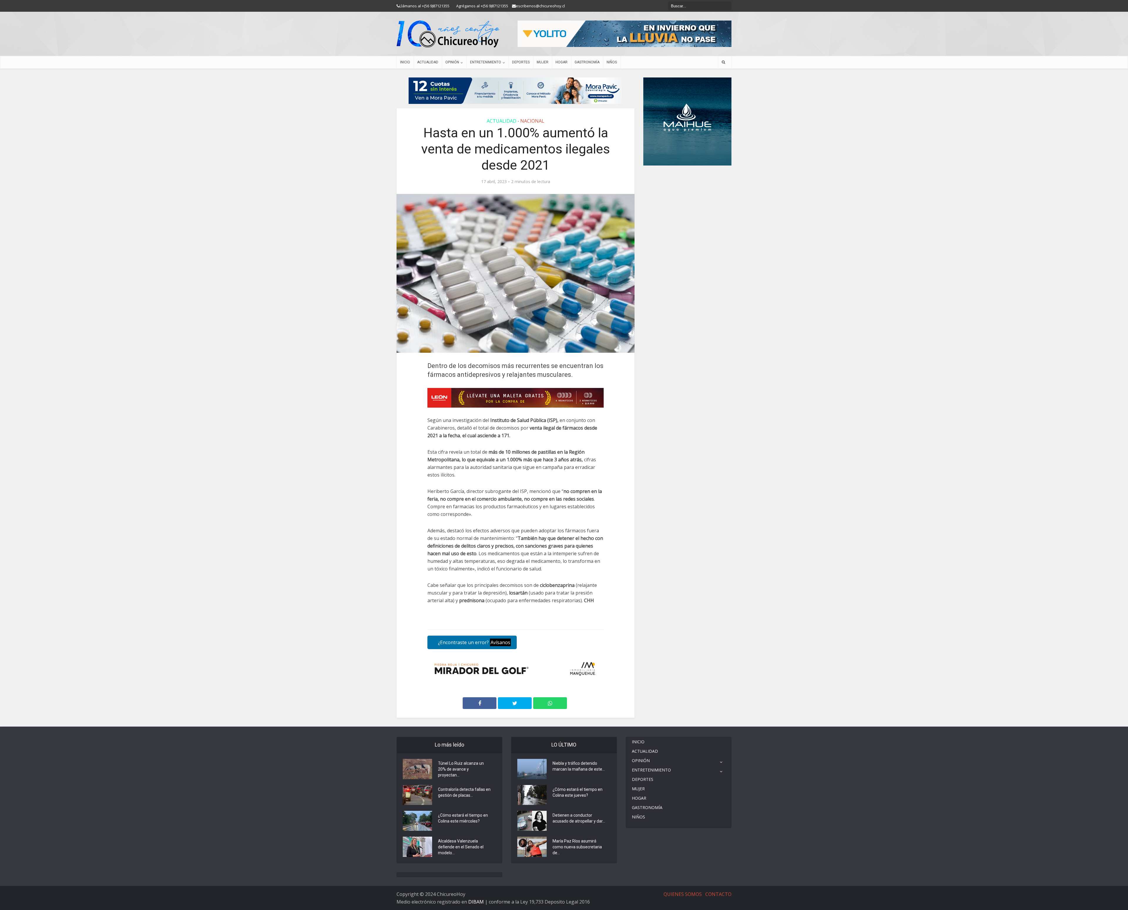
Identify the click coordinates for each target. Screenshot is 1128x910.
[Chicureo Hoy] (448, 34)
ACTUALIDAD (427, 62)
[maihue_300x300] (687, 121)
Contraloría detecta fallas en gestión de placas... (464, 792)
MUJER (542, 62)
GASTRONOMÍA (587, 62)
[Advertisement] (687, 183)
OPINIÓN (452, 62)
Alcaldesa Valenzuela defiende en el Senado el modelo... (461, 847)
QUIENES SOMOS (683, 894)
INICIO (405, 62)
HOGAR (561, 62)
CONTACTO (718, 894)
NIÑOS (612, 62)
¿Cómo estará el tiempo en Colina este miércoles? (463, 818)
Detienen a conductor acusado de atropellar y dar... (579, 818)
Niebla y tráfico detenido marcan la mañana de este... (579, 766)
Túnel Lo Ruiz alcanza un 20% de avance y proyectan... (461, 769)
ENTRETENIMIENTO (485, 62)
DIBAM (476, 902)
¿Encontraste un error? (473, 642)
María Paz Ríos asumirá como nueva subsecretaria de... (577, 847)
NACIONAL (532, 121)
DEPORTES (521, 62)
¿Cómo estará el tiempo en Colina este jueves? (577, 792)
